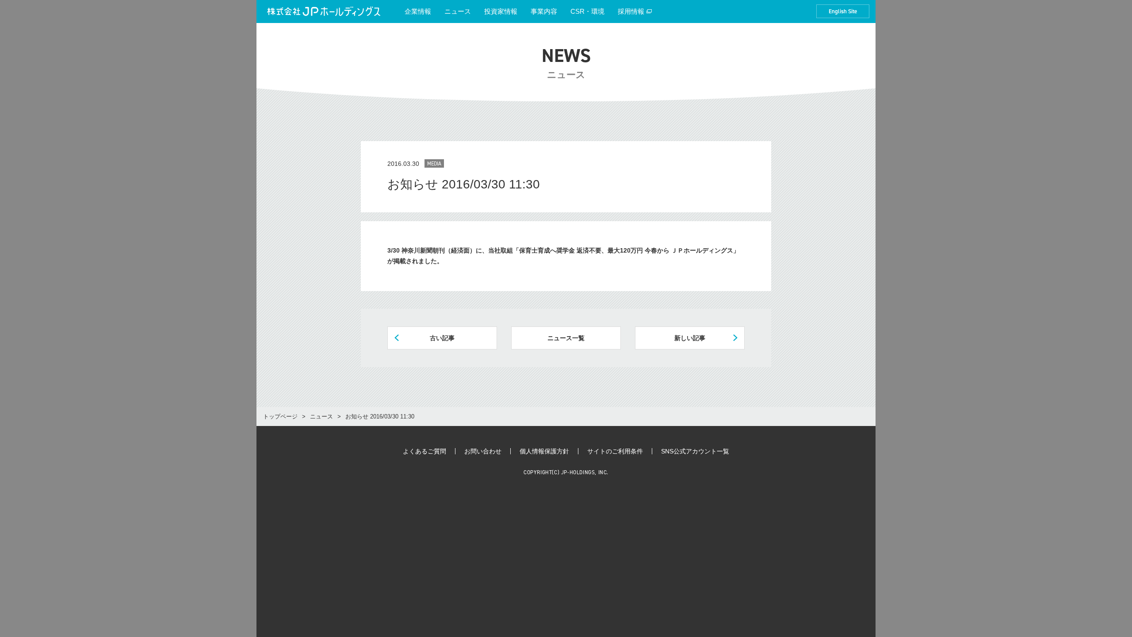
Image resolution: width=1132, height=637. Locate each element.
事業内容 (544, 11)
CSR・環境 (587, 11)
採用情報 (631, 11)
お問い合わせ (482, 451)
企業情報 (418, 11)
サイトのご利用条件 (615, 451)
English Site (843, 11)
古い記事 (442, 338)
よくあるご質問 (424, 451)
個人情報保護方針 (544, 451)
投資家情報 (500, 11)
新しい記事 (689, 338)
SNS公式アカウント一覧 (695, 451)
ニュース (457, 11)
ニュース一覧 (566, 338)
